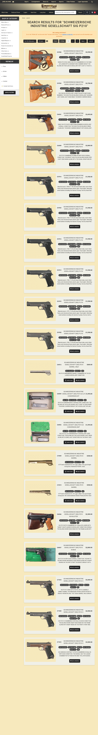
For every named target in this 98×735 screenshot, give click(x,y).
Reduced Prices (15, 12)
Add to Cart (70, 380)
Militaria (51, 12)
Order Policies (71, 1)
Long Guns (42, 12)
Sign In (26, 1)
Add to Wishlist (75, 70)
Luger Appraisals (83, 1)
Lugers (25, 12)
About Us (45, 1)
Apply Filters (9, 92)
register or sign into (67, 34)
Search (80, 12)
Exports (61, 1)
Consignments (35, 1)
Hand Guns (33, 12)
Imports (53, 1)
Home (23, 18)
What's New (5, 12)
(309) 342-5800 (6, 1)
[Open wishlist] (87, 12)
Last (91, 41)
